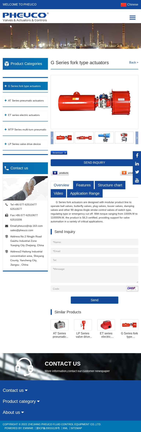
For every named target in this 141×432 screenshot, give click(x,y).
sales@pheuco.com (21, 230)
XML (65, 428)
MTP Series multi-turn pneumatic (27, 129)
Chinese (132, 4)
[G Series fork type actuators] (94, 76)
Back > (133, 62)
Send (94, 300)
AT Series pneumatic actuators (26, 100)
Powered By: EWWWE (19, 428)
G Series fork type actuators (24, 86)
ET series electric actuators (24, 115)
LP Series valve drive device (24, 144)
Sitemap (76, 428)
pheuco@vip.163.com (30, 225)
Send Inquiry (94, 162)
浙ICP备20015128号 (48, 428)
